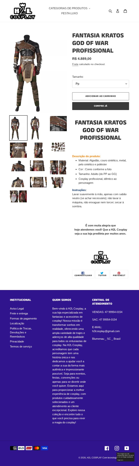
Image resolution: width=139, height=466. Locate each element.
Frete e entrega (19, 313)
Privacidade (17, 341)
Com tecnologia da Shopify (115, 457)
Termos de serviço (21, 346)
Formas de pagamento (23, 318)
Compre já (100, 106)
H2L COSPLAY (94, 457)
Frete (75, 64)
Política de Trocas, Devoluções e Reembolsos (21, 332)
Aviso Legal (17, 308)
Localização (17, 323)
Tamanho (77, 76)
